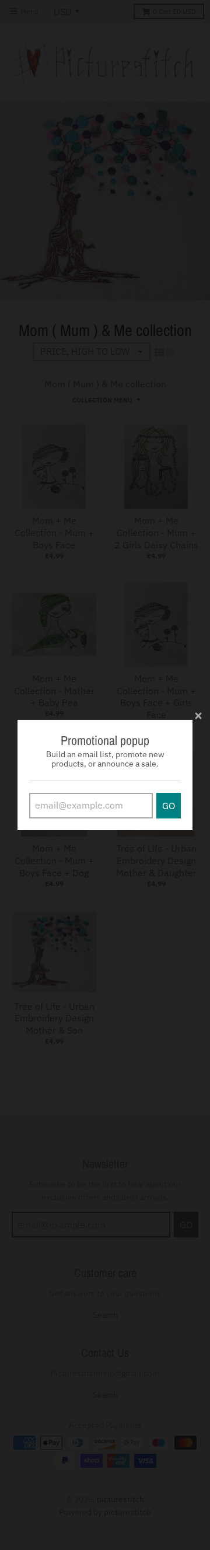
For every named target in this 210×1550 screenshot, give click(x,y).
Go (168, 805)
